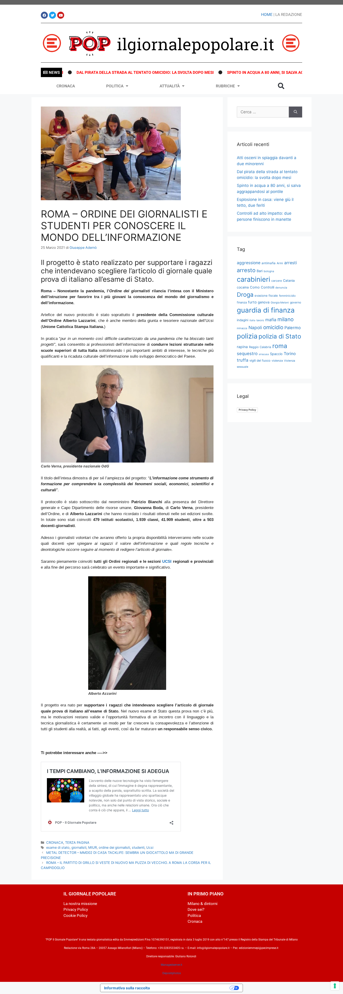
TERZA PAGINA (77, 842)
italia (252, 320)
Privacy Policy (247, 409)
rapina (242, 347)
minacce (242, 328)
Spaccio (276, 354)
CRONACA (65, 86)
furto (252, 302)
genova (264, 302)
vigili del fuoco (259, 360)
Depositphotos (171, 973)
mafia (270, 319)
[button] (281, 86)
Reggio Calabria (260, 347)
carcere (276, 280)
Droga (245, 294)
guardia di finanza (266, 310)
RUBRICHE (225, 86)
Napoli (255, 327)
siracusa (264, 354)
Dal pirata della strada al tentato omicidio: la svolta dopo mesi (124, 72)
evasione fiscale (266, 295)
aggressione (248, 262)
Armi (280, 263)
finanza (242, 302)
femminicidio (287, 295)
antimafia (269, 263)
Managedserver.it (171, 964)
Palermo (292, 327)
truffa (242, 360)
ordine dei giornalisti (114, 847)
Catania (289, 280)
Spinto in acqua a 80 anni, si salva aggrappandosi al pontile (270, 72)
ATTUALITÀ (170, 86)
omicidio (273, 327)
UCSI (167, 561)
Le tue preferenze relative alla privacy (192, 988)
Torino (290, 353)
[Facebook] (44, 15)
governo (295, 302)
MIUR (92, 847)
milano (285, 319)
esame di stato (58, 847)
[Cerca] (295, 112)
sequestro (247, 353)
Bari (259, 271)
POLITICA (114, 86)
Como (255, 287)
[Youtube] (60, 15)
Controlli (267, 287)
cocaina (243, 287)
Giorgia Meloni (280, 302)
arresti (290, 262)
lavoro (260, 320)
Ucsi (149, 847)
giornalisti (78, 847)
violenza (277, 360)
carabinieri (253, 279)
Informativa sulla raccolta (127, 988)
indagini (242, 320)
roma (279, 345)
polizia (247, 336)
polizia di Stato (280, 336)
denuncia (281, 287)
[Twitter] (52, 15)
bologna (269, 271)
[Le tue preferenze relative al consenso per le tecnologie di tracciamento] (334, 985)
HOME (267, 14)
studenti (138, 847)
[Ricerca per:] (263, 112)
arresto (246, 270)
